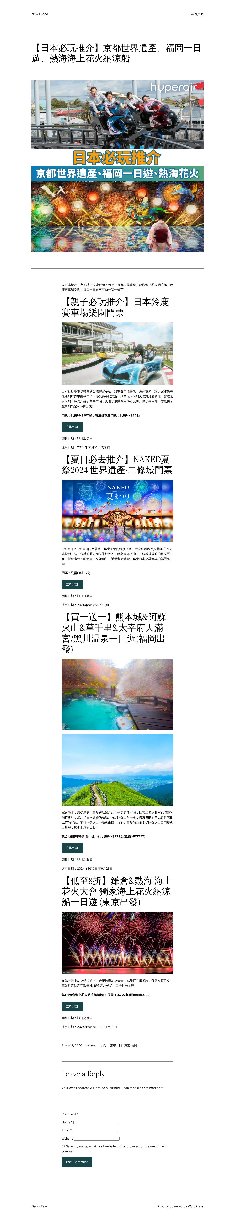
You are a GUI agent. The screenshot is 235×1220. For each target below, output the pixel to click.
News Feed (39, 14)
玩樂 (103, 1045)
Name (67, 1122)
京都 (113, 1045)
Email (67, 1130)
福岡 (134, 1045)
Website (67, 1138)
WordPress (196, 1206)
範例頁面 (197, 14)
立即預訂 (72, 427)
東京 (127, 1045)
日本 (120, 1045)
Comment (70, 1114)
